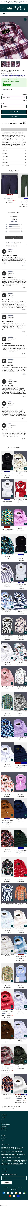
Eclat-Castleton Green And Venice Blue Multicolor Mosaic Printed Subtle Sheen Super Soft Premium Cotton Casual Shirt (7, 712)
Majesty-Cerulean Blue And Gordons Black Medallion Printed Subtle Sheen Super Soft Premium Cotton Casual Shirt (7, 529)
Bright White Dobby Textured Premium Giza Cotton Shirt (20, 1096)
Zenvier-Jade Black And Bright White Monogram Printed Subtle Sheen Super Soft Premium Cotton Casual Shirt (21, 712)
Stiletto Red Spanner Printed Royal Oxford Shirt (7, 1011)
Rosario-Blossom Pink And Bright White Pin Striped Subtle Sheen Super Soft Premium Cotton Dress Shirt (20, 527)
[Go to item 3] (8, 64)
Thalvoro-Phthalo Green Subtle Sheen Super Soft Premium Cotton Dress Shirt (20, 850)
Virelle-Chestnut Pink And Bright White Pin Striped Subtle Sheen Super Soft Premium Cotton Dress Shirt (7, 686)
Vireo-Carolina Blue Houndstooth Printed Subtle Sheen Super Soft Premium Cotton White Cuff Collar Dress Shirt (21, 984)
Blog (2, 1119)
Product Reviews (14, 213)
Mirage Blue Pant (9, 196)
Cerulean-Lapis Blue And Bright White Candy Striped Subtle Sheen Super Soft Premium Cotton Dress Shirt (21, 610)
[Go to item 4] (13, 64)
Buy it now (14, 116)
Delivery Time (5, 156)
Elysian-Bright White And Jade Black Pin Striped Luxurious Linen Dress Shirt (7, 661)
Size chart (24, 94)
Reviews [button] (8, 242)
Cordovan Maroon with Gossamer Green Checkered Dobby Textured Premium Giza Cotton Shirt (7, 1067)
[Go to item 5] (18, 64)
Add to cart (14, 112)
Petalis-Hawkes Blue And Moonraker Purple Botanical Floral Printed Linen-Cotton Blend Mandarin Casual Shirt (7, 610)
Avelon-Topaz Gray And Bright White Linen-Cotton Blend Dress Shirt (7, 582)
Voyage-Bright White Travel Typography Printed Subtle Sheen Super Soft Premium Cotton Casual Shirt (20, 686)
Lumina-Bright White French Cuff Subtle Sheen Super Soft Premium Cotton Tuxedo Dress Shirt (20, 584)
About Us (3, 1117)
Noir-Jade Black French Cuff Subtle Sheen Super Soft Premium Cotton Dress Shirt (7, 474)
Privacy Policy (4, 1128)
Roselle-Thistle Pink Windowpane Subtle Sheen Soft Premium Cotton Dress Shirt (20, 737)
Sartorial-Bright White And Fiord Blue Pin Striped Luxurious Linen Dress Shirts (7, 763)
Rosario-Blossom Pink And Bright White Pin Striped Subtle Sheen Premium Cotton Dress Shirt (20, 792)
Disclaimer (4, 159)
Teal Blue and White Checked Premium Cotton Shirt (20, 956)
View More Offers (7, 85)
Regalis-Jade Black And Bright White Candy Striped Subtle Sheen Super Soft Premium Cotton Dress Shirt (7, 635)
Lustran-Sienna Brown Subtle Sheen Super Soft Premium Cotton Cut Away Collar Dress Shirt (7, 820)
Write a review (9, 237)
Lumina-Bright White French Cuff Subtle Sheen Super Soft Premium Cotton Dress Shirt (7, 501)
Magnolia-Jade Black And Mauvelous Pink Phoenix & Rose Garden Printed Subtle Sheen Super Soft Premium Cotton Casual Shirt (7, 878)
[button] (14, 224)
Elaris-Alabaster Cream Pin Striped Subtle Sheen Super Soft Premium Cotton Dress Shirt (21, 471)
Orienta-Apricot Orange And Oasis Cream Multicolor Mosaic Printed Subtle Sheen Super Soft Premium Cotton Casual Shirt (21, 903)
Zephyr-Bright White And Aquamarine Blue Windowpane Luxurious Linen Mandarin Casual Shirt (7, 928)
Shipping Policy (4, 1126)
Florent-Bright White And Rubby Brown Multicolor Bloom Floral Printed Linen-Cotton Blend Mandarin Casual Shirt (20, 661)
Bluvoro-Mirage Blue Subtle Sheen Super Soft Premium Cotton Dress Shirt (21, 765)
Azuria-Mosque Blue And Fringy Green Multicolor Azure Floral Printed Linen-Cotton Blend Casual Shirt (7, 554)
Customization (5, 153)
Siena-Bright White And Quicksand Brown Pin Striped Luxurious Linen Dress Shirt (21, 928)
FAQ (2, 1121)
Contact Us (3, 1138)
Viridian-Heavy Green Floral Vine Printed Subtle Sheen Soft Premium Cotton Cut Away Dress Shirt (20, 1064)
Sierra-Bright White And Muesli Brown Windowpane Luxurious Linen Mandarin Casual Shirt (7, 954)
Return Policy (5, 162)
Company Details (5, 165)
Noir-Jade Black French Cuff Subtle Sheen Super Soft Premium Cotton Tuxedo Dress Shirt (21, 557)
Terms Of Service (5, 1131)
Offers (2, 1140)
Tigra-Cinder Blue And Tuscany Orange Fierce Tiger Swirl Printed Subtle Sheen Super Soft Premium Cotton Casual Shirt (7, 1094)
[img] (14, 249)
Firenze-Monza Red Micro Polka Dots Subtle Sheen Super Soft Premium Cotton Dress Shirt (20, 878)
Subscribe (6, 1182)
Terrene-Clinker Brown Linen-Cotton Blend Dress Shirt (7, 1039)
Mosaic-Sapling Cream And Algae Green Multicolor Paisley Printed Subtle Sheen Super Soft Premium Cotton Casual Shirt (7, 984)
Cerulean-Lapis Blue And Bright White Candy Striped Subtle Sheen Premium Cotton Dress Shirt (7, 903)
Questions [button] (16, 242)
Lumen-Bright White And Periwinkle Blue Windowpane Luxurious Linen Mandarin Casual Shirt (21, 1039)
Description (4, 150)
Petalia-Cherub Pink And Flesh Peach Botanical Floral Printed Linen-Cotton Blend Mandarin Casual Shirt (7, 792)
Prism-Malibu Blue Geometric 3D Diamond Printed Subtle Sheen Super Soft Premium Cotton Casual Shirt (7, 737)
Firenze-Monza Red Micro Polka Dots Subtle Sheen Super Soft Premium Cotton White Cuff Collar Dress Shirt (20, 499)
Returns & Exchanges (5, 1124)
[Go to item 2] (3, 64)
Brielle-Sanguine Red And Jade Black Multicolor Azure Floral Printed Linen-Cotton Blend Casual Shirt (7, 848)
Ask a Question (18, 237)
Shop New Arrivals (3, 1205)
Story (3, 129)
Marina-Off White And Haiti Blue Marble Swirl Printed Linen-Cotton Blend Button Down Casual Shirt (21, 635)
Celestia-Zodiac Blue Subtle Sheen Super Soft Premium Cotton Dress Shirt (21, 818)
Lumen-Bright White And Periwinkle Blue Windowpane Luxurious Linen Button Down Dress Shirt (20, 1009)
